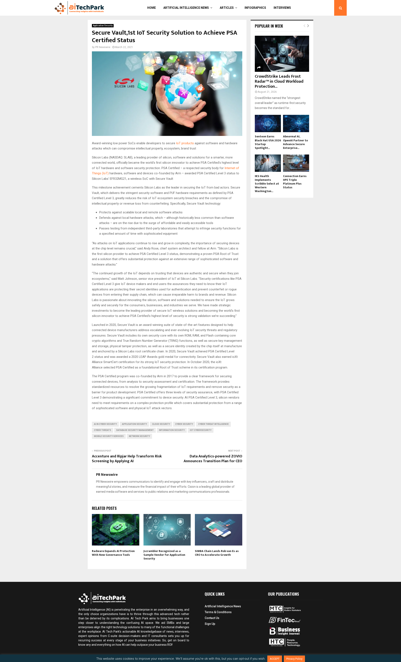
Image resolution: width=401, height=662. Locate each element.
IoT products (185, 143)
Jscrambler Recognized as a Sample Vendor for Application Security (164, 555)
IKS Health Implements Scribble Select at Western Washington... (267, 184)
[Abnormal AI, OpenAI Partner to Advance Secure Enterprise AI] (296, 123)
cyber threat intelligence (213, 424)
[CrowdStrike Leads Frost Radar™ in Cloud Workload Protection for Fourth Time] (282, 54)
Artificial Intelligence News (186, 7)
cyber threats (102, 430)
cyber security (184, 424)
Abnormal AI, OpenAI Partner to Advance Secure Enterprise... (295, 142)
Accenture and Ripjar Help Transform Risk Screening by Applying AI (127, 459)
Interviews (282, 7)
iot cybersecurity (200, 430)
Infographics (255, 7)
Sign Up (210, 623)
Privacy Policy (294, 658)
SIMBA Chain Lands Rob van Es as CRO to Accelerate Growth (217, 553)
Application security (134, 424)
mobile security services (109, 436)
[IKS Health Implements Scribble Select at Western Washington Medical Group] (268, 163)
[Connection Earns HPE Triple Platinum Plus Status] (296, 163)
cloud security (161, 424)
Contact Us (212, 618)
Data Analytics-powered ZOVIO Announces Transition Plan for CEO (213, 459)
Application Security (103, 25)
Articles (227, 7)
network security (139, 436)
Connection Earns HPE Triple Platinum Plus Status (295, 182)
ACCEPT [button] (274, 658)
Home (151, 7)
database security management (135, 430)
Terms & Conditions (218, 612)
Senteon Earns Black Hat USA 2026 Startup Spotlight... (268, 142)
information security (172, 430)
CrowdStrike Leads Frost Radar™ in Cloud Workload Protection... (279, 81)
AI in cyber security (105, 424)
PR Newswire (102, 47)
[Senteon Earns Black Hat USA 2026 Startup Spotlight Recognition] (268, 123)
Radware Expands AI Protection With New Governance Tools (113, 553)
